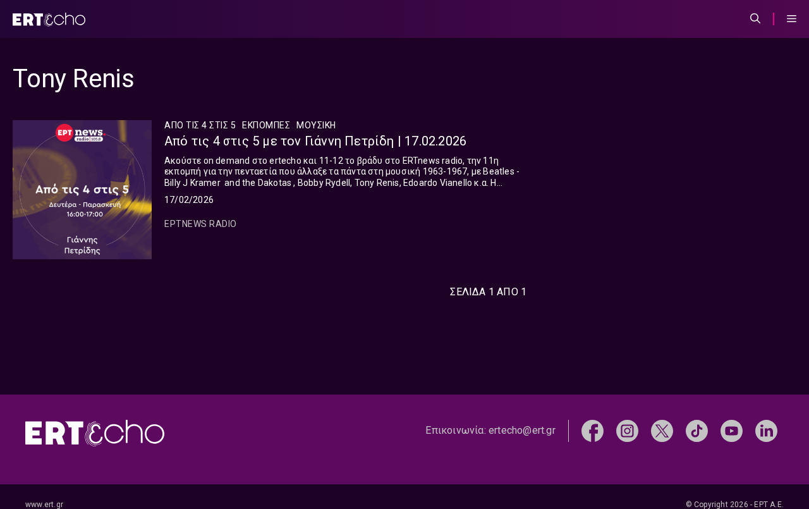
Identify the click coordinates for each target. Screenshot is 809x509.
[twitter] (662, 430)
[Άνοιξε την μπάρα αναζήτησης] (755, 19)
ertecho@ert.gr (522, 430)
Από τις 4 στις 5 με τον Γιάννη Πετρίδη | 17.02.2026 (315, 141)
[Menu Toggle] (791, 19)
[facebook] (592, 430)
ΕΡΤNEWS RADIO (200, 224)
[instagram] (627, 430)
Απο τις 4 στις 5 (200, 125)
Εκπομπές (266, 125)
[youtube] (732, 430)
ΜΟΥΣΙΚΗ (316, 125)
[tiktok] (697, 430)
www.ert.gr (44, 504)
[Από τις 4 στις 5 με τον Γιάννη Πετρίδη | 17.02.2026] (82, 189)
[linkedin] (766, 430)
